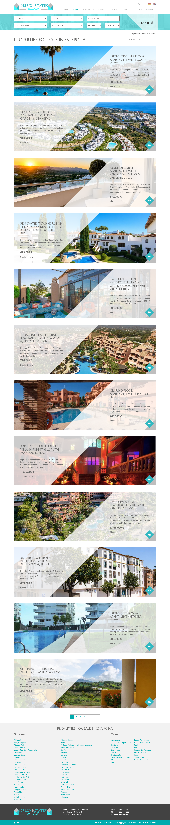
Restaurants (116, 755)
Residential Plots (140, 752)
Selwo (16, 794)
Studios (136, 745)
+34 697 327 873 (122, 809)
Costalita (64, 757)
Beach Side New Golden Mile (25, 750)
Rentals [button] (101, 9)
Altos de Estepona (68, 740)
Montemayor (19, 784)
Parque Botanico (67, 789)
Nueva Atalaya (20, 787)
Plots (113, 760)
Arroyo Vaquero (20, 742)
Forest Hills (65, 769)
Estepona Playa (20, 767)
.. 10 (89, 716)
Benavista (64, 752)
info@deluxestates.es (119, 814)
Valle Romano (19, 797)
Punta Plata (18, 792)
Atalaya (64, 742)
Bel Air (63, 750)
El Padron (64, 760)
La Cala (64, 774)
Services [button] (128, 9)
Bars (135, 747)
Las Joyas (65, 779)
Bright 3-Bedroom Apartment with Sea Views (125, 617)
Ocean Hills (65, 787)
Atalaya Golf (19, 745)
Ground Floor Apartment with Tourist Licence (129, 394)
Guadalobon (65, 772)
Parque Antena (20, 789)
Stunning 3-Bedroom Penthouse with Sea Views (40, 670)
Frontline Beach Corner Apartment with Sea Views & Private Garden (40, 338)
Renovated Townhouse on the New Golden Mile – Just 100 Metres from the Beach (41, 228)
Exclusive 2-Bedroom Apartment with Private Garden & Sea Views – (39, 115)
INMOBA (152, 822)
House (136, 755)
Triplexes (114, 747)
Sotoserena (65, 794)
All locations (18, 740)
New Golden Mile (67, 784)
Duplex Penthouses (141, 740)
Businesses (115, 750)
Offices (114, 752)
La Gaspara (65, 777)
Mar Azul (64, 782)
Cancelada (18, 757)
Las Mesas (18, 782)
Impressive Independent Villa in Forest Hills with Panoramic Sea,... (39, 449)
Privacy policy (136, 822)
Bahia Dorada (19, 747)
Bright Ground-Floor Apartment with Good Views (128, 60)
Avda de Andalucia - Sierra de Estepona (76, 745)
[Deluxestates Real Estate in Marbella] (33, 7)
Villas (113, 762)
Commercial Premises (142, 750)
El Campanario (20, 760)
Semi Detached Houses (120, 757)
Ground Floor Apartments (121, 742)
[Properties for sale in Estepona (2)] (94, 716)
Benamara (18, 752)
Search (147, 22)
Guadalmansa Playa (22, 772)
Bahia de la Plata (67, 747)
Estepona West (20, 769)
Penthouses (115, 745)
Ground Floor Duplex (142, 742)
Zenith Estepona (20, 799)
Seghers (64, 792)
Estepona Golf (19, 764)
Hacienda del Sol (20, 774)
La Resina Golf (20, 779)
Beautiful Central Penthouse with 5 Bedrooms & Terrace (36, 561)
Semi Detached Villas (142, 760)
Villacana (64, 797)
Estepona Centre (67, 762)
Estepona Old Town (68, 764)
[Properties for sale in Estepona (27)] (98, 716)
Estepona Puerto (67, 767)
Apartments (115, 740)
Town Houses (139, 757)
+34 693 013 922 (122, 812)
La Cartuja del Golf (21, 777)
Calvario (64, 755)
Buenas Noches (20, 755)
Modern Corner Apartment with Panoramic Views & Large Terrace (125, 172)
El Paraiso (18, 762)
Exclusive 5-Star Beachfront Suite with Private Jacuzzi (127, 505)
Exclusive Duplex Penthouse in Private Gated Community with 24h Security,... (129, 284)
